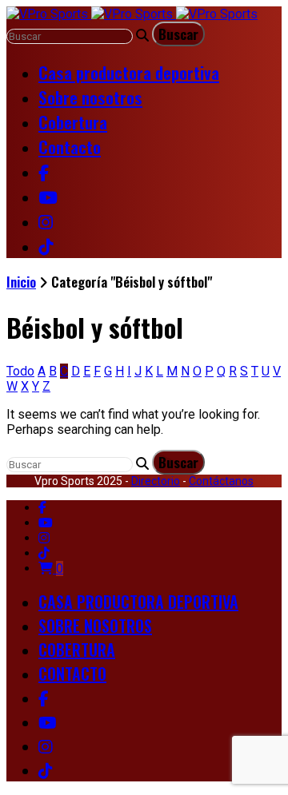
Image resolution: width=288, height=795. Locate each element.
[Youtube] (45, 523)
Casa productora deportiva (128, 72)
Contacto (69, 146)
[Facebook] (42, 507)
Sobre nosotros (90, 97)
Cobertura (72, 121)
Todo (20, 371)
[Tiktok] (44, 553)
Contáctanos (221, 481)
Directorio (155, 481)
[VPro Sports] (132, 14)
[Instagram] (44, 538)
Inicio (21, 282)
